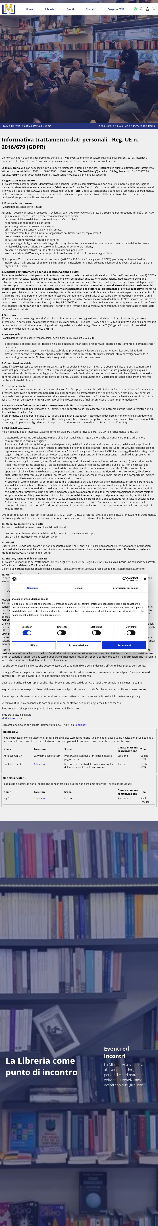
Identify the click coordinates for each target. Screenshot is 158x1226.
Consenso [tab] (32, 588)
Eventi (70, 9)
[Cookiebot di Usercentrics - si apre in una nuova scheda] (124, 579)
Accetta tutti (124, 645)
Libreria (49, 9)
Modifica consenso (12, 718)
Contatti (90, 9)
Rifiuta (33, 645)
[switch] (61, 632)
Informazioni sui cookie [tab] (125, 588)
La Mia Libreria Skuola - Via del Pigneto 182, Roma (126, 126)
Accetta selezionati (79, 645)
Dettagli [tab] (79, 588)
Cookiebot (80, 725)
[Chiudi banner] (145, 579)
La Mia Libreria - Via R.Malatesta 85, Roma (27, 126)
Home (29, 9)
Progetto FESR (116, 9)
